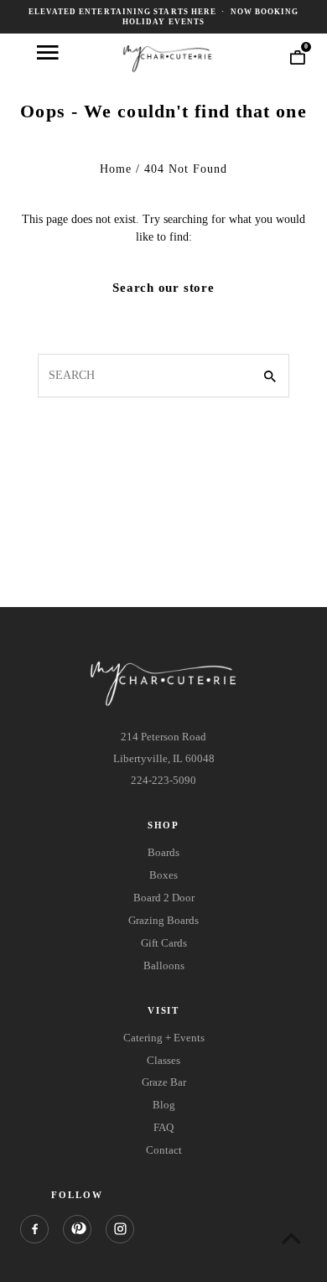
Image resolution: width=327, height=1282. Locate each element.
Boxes (163, 875)
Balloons (163, 965)
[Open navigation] (48, 52)
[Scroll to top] (291, 1238)
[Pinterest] (77, 1229)
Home (116, 169)
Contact (164, 1150)
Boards (163, 852)
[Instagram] (120, 1229)
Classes (163, 1060)
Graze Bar (164, 1082)
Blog (164, 1104)
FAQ (163, 1127)
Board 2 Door (164, 897)
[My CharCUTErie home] (167, 56)
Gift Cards (164, 943)
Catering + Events (164, 1037)
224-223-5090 (163, 780)
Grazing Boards (163, 920)
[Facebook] (34, 1229)
